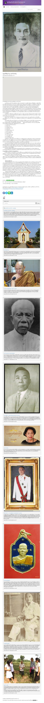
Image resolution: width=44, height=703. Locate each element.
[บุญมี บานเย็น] (22, 669)
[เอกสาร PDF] (4, 197)
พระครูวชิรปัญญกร (7, 580)
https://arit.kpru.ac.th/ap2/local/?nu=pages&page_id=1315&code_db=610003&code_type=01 (13, 188)
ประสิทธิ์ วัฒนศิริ (6, 643)
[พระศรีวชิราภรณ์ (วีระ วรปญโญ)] (22, 208)
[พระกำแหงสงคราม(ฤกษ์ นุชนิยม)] (22, 325)
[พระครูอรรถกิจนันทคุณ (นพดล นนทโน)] (22, 273)
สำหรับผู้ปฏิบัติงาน (23, 6)
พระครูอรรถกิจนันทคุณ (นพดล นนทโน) (10, 288)
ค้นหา (39, 9)
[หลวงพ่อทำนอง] (22, 234)
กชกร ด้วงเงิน (6, 447)
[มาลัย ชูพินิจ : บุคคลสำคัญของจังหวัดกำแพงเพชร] (22, 388)
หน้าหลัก (7, 6)
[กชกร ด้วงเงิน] (22, 435)
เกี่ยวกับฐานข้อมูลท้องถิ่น (15, 6)
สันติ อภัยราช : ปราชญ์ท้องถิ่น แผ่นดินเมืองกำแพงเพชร (13, 513)
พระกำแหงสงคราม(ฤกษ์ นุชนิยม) (9, 353)
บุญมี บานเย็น (6, 685)
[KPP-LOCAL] (4, 6)
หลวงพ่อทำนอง (6, 250)
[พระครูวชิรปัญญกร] (22, 551)
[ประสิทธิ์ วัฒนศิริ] (22, 617)
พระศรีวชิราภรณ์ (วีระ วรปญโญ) (9, 210)
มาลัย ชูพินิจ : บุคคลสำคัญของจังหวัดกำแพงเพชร (12, 415)
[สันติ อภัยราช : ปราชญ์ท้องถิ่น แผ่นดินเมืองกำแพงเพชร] (22, 484)
